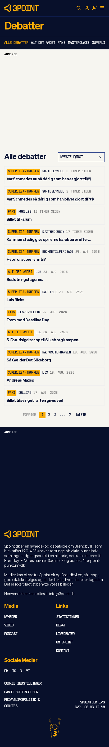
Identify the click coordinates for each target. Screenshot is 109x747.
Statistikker (67, 617)
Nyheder (10, 617)
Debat (60, 625)
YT (28, 671)
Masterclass (78, 43)
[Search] (79, 8)
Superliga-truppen (23, 171)
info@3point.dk (62, 594)
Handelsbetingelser (21, 692)
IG (14, 671)
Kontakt (62, 651)
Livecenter (65, 634)
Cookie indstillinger (23, 683)
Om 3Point (64, 642)
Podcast (10, 634)
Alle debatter (16, 43)
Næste (81, 415)
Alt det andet (43, 43)
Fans (61, 43)
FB (6, 671)
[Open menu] (102, 7)
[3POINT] (54, 534)
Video (8, 625)
